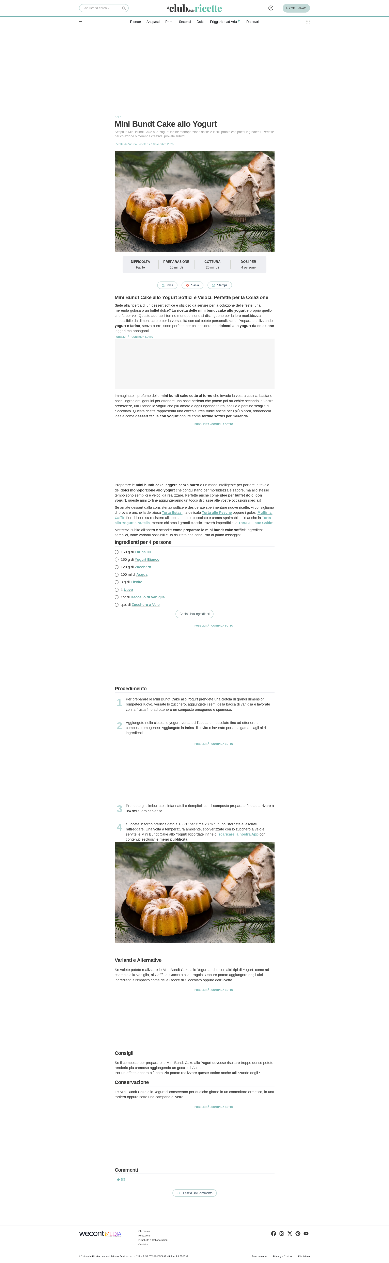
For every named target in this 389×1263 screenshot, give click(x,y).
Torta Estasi (172, 513)
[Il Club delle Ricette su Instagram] (281, 1234)
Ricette (135, 22)
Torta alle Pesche (217, 513)
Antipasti (153, 22)
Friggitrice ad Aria (223, 22)
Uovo (128, 590)
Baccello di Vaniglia (148, 597)
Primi (169, 22)
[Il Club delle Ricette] (194, 8)
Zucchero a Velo (146, 605)
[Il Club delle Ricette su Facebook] (273, 1234)
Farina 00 (143, 552)
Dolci (200, 22)
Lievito (136, 582)
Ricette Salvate (296, 8)
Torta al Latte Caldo (255, 523)
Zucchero (143, 567)
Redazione (144, 1235)
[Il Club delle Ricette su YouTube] (306, 1234)
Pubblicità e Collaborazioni (153, 1240)
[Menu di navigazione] (81, 21)
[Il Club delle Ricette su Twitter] (289, 1234)
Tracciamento (259, 1256)
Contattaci (144, 1244)
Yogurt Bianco (147, 559)
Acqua (141, 574)
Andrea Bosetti (136, 144)
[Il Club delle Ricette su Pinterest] (297, 1234)
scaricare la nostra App (238, 834)
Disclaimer (304, 1256)
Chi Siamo (144, 1231)
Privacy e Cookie (282, 1256)
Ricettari (252, 22)
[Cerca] (124, 8)
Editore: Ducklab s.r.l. (122, 1256)
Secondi (185, 22)
